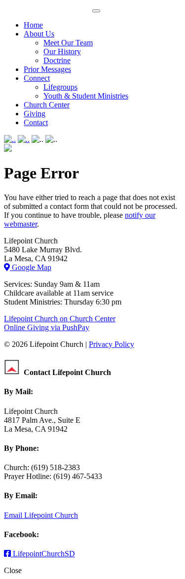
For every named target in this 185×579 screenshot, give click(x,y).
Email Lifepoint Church (41, 515)
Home (33, 25)
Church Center (47, 105)
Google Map (30, 267)
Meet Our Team (68, 42)
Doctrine (57, 60)
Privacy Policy (111, 344)
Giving (34, 113)
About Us (39, 34)
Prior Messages (47, 69)
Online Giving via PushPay (46, 327)
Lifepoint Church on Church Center (59, 318)
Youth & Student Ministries (85, 96)
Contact (36, 122)
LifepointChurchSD (43, 553)
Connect (37, 78)
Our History (62, 51)
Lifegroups (60, 87)
